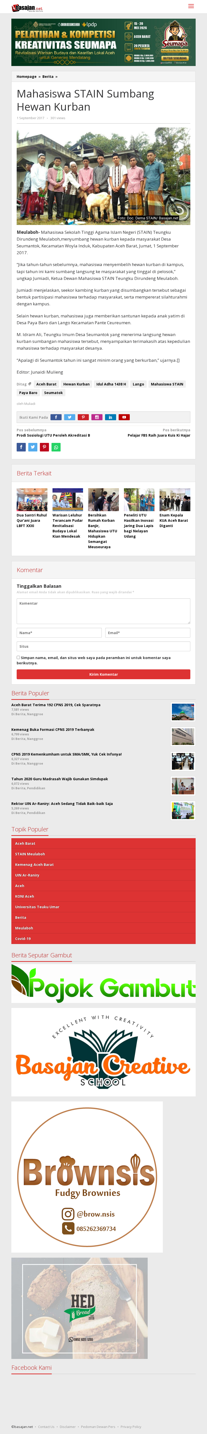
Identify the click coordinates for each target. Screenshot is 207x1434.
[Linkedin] (112, 417)
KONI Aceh (24, 896)
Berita (20, 917)
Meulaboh (24, 928)
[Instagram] (98, 417)
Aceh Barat (46, 384)
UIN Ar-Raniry (27, 875)
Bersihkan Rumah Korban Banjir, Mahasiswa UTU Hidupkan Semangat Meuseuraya (102, 531)
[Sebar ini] (21, 447)
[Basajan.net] (27, 7)
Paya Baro (28, 392)
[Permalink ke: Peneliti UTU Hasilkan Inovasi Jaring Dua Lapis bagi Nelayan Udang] (139, 499)
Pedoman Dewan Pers (98, 1426)
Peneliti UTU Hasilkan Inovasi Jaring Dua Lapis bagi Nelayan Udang (138, 526)
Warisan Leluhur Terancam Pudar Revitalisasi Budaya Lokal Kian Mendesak (68, 526)
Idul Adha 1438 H (111, 384)
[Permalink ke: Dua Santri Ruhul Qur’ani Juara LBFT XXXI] (32, 499)
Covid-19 (23, 938)
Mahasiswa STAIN (167, 384)
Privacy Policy (131, 1426)
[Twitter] (71, 417)
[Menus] (191, 7)
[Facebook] (57, 417)
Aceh (19, 885)
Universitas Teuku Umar (37, 906)
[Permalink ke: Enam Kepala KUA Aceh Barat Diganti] (175, 499)
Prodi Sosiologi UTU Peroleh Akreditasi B (53, 433)
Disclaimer (68, 1426)
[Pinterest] (84, 417)
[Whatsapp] (56, 447)
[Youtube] (125, 417)
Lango (138, 384)
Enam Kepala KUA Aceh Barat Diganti (174, 520)
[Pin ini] (44, 447)
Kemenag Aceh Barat (34, 864)
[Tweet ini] (32, 447)
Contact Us (46, 1426)
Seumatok (53, 392)
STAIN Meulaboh (30, 854)
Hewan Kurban (76, 384)
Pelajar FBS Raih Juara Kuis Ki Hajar (159, 433)
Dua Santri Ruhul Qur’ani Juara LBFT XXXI (32, 520)
